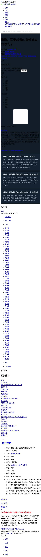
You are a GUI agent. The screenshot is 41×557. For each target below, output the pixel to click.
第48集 (7, 336)
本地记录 (4, 499)
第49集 (7, 338)
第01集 (7, 228)
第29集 (7, 292)
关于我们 (16, 529)
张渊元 (7, 51)
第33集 (7, 301)
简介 (2, 130)
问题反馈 (4, 529)
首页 (6, 8)
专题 (25, 24)
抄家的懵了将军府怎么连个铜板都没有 (14, 417)
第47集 (7, 333)
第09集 (7, 246)
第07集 (7, 242)
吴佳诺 (12, 51)
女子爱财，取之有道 (7, 412)
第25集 (7, 283)
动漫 (6, 17)
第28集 (7, 290)
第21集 (7, 274)
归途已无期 (4, 389)
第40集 (7, 317)
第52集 (7, 345)
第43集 (7, 324)
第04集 (7, 235)
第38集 (7, 313)
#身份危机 (19, 150)
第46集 (7, 331)
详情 (18, 56)
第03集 (7, 233)
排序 (2, 211)
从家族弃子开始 (6, 408)
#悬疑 (14, 150)
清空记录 (4, 503)
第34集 (7, 304)
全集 (6, 224)
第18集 (7, 267)
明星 (29, 24)
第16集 (7, 262)
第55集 (7, 352)
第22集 (7, 276)
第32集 (7, 299)
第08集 (7, 244)
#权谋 (6, 150)
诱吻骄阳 (4, 421)
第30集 (7, 294)
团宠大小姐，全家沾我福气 (10, 430)
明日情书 (4, 435)
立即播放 (4, 58)
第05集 (7, 237)
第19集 (7, 269)
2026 (8, 49)
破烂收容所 (4, 394)
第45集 (7, 329)
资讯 (32, 24)
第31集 (7, 297)
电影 (6, 10)
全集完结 (8, 217)
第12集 (7, 253)
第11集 (7, 251)
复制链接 (24, 70)
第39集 (7, 315)
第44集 (7, 327)
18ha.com (9, 533)
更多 (7, 22)
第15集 (7, 260)
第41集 (7, 320)
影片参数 (6, 443)
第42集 (7, 322)
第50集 (7, 340)
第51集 (7, 343)
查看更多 (4, 507)
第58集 (7, 359)
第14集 (7, 258)
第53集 (7, 347)
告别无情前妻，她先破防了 (10, 398)
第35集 (7, 306)
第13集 (7, 256)
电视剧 (7, 13)
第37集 (7, 311)
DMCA (21, 529)
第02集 (7, 230)
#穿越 (3, 150)
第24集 (7, 281)
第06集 (7, 240)
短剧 (6, 19)
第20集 (7, 272)
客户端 (10, 26)
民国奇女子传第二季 (7, 403)
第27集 (7, 288)
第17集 (7, 265)
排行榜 (36, 24)
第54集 (7, 349)
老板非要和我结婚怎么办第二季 (11, 385)
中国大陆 (13, 49)
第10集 (7, 249)
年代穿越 (18, 54)
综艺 (6, 15)
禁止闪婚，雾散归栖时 (8, 426)
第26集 (7, 285)
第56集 (7, 354)
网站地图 (10, 529)
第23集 (7, 278)
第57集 (7, 356)
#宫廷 (10, 150)
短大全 (10, 54)
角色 (5, 130)
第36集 (7, 308)
